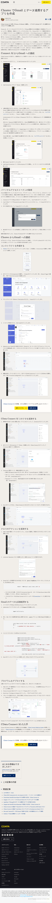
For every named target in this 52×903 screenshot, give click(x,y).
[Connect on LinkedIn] (50, 19)
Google (15, 876)
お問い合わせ (45, 2)
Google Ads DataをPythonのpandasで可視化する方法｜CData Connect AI (22, 804)
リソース (3, 879)
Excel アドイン (5, 860)
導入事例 (3, 874)
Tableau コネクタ (5, 865)
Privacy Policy (23, 895)
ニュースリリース (43, 850)
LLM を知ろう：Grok (9, 792)
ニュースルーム (42, 852)
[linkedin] (3, 835)
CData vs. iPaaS (30, 859)
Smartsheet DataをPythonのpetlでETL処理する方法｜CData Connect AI (21, 797)
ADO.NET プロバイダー (7, 852)
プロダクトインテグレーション (32, 850)
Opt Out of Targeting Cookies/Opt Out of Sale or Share (38, 898)
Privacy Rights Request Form (26, 896)
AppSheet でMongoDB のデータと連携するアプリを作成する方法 (19, 802)
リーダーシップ (42, 856)
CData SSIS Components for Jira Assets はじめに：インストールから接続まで (23, 795)
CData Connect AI (8, 404)
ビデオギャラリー (5, 885)
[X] (5, 835)
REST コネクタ (5, 858)
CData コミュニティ (6, 872)
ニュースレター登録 (6, 881)
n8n (15, 881)
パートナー (29, 856)
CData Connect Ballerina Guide (36, 727)
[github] (10, 835)
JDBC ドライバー (5, 850)
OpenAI (15, 883)
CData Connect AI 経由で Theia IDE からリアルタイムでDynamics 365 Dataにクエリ (24, 807)
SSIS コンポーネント (18, 852)
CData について (42, 847)
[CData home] (6, 2)
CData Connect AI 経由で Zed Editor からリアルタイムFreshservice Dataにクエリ (24, 809)
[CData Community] (12, 835)
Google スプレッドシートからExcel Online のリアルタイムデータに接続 (21, 799)
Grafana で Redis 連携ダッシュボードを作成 (14, 813)
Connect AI (16, 850)
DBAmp (16, 854)
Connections (37, 596)
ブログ (3, 876)
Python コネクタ (5, 854)
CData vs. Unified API (31, 861)
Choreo (5, 248)
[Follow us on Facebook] (46, 19)
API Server (4, 856)
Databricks (16, 874)
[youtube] (7, 835)
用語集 (3, 883)
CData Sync (16, 847)
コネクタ (28, 847)
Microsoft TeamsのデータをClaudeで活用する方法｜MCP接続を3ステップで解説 (23, 811)
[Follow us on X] (48, 19)
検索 (38, 2)
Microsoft (16, 879)
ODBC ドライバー (5, 847)
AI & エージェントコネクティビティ (32, 854)
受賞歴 (40, 854)
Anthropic (16, 872)
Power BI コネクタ (5, 862)
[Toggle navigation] (14, 2)
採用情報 (41, 860)
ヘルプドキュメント (39, 136)
